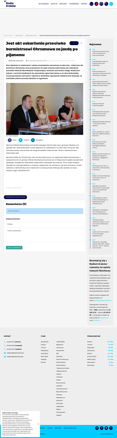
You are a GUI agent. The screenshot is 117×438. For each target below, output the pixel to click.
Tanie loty (59, 377)
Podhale (43, 359)
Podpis (9, 224)
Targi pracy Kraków (62, 368)
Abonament (60, 350)
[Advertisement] (58, 22)
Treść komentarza (14, 231)
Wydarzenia (74, 4)
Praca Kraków (60, 362)
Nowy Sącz (44, 356)
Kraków (43, 344)
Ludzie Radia (60, 342)
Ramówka (58, 428)
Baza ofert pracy (61, 392)
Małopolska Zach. (31, 35)
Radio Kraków (8, 35)
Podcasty (63, 4)
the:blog (59, 394)
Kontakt (84, 4)
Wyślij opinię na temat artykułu (15, 197)
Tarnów (43, 347)
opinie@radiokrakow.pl (102, 300)
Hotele (58, 380)
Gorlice (43, 362)
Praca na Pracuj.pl (62, 359)
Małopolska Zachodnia (15, 61)
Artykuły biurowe (61, 389)
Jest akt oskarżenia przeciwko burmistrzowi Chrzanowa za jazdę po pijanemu (64, 35)
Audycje (54, 4)
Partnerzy (59, 356)
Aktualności (44, 4)
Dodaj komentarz (14, 247)
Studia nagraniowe (70, 428)
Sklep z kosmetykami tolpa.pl (60, 412)
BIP (57, 353)
